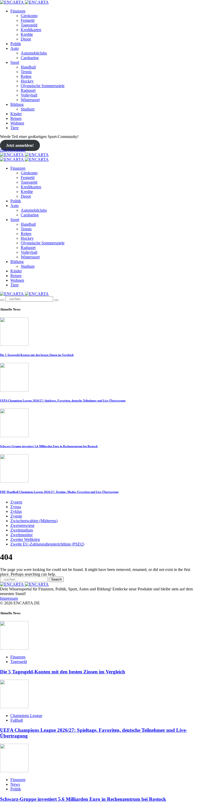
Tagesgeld (29, 25)
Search (56, 579)
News (15, 784)
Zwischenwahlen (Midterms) (34, 521)
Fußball (16, 720)
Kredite (27, 34)
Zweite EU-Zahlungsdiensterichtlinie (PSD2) (47, 544)
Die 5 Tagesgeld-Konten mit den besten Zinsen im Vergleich (37, 354)
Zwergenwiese (22, 525)
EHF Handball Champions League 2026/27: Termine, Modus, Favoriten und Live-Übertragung (59, 491)
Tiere (14, 128)
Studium (27, 109)
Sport (14, 62)
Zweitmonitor (21, 535)
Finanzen (17, 11)
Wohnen (17, 123)
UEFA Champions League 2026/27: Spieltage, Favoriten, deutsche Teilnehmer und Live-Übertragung (63, 400)
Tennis (26, 72)
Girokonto (29, 15)
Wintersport (30, 100)
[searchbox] (29, 299)
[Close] (56, 300)
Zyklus (16, 511)
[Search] (2, 300)
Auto (14, 48)
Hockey (27, 81)
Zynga (15, 507)
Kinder (16, 114)
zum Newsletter (13, 150)
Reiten (26, 76)
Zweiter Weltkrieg (25, 539)
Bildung (17, 104)
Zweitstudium (21, 530)
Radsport (28, 90)
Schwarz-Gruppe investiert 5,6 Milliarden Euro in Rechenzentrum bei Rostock (49, 446)
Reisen (16, 118)
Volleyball (29, 95)
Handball (28, 67)
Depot (26, 39)
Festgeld (27, 20)
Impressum (9, 598)
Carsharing (30, 58)
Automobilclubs (34, 53)
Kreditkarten (31, 29)
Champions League (26, 715)
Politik (15, 44)
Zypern (16, 502)
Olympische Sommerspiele (43, 86)
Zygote (16, 516)
